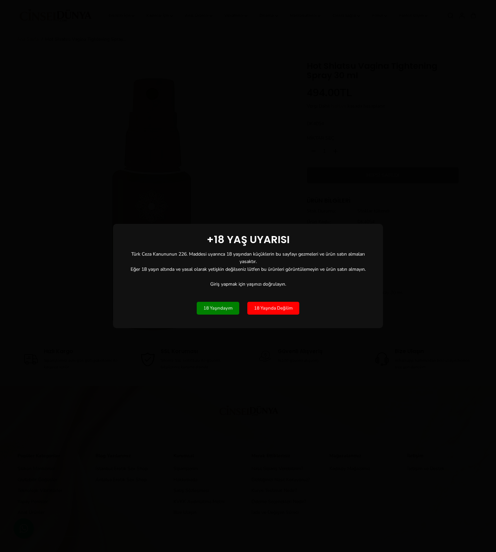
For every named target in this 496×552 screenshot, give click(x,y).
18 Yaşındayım (217, 308)
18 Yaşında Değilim (273, 308)
